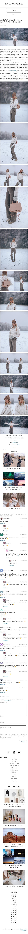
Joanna (4, 687)
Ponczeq (5, 591)
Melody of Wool (13, 70)
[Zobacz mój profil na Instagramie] (14, 752)
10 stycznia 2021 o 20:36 (23, 618)
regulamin (24, 930)
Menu (14, 10)
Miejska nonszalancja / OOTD (14, 468)
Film (14, 774)
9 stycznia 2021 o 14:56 (23, 526)
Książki (14, 776)
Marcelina (5, 644)
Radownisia (5, 627)
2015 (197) (14, 914)
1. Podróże (14, 759)
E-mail (2, 722)
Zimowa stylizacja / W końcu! (14, 508)
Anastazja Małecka (7, 662)
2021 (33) (14, 903)
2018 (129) (14, 908)
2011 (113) (14, 922)
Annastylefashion (6, 570)
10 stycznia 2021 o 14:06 (23, 627)
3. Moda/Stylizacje (14, 763)
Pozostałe (14, 778)
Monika (4, 534)
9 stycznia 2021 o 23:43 (23, 560)
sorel (15, 446)
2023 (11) (14, 899)
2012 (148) (14, 920)
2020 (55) (14, 905)
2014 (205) (14, 916)
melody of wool (15, 442)
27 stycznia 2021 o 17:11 (23, 687)
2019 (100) (14, 906)
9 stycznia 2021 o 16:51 (23, 591)
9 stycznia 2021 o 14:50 (23, 534)
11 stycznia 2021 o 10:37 (23, 662)
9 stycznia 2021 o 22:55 (23, 610)
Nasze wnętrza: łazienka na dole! (14, 886)
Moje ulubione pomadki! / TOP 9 (14, 825)
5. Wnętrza (14, 768)
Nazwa (2, 717)
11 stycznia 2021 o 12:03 (23, 653)
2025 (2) (14, 895)
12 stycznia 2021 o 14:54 (23, 680)
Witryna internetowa (5, 727)
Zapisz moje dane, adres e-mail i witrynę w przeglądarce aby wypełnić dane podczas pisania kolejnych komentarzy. (13, 736)
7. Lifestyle (14, 772)
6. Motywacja (14, 770)
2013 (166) (14, 918)
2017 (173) (14, 910)
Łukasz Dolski (6, 680)
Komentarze (4, 514)
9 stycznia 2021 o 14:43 (23, 518)
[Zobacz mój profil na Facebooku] (8, 752)
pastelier (15, 440)
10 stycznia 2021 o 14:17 (23, 634)
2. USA (14, 761)
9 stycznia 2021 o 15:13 (23, 550)
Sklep (14, 14)
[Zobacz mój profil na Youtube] (19, 752)
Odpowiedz (2, 523)
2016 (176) (14, 912)
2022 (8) (14, 901)
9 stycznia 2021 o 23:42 (23, 600)
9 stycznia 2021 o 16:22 (23, 570)
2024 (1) (14, 897)
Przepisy (14, 781)
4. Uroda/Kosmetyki (14, 765)
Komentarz (3, 702)
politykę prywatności (8, 700)
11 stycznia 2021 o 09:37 (23, 644)
